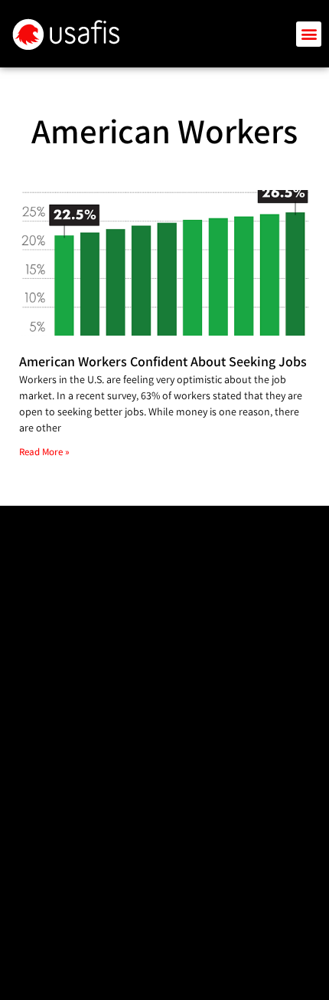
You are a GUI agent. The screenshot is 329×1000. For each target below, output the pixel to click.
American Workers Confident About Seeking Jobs (163, 361)
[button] (308, 34)
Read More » (44, 451)
